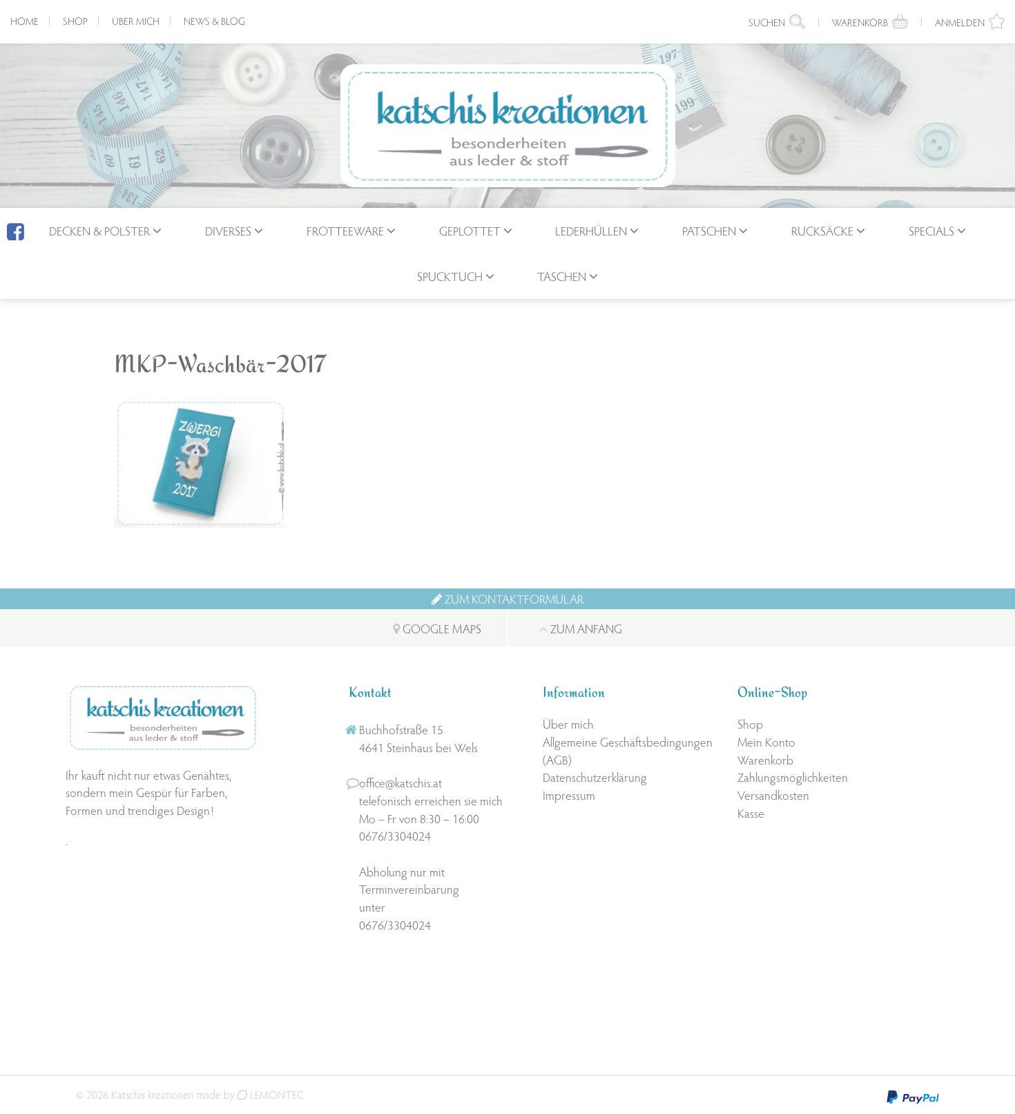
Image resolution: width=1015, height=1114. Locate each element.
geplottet (470, 230)
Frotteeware (345, 230)
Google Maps (440, 628)
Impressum (569, 794)
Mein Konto (766, 741)
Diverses (228, 230)
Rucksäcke (822, 230)
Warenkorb (765, 759)
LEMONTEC (275, 1094)
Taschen (561, 276)
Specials (931, 230)
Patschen (709, 230)
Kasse (750, 812)
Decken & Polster (99, 230)
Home (24, 21)
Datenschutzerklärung (595, 776)
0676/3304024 (395, 835)
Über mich (136, 21)
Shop (75, 21)
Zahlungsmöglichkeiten (792, 776)
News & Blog (214, 21)
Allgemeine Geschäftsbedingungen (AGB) (628, 750)
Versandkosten (773, 794)
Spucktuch (450, 276)
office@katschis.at (400, 782)
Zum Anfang (585, 628)
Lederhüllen (591, 230)
